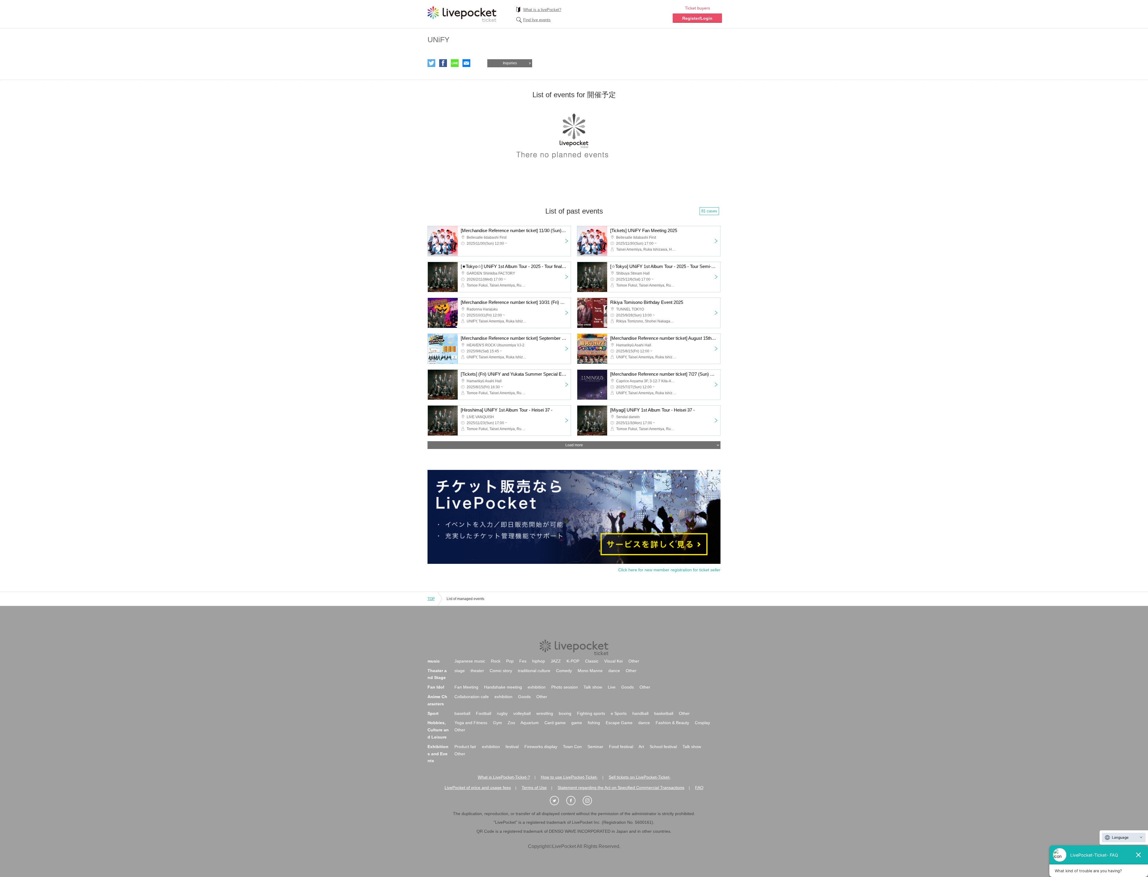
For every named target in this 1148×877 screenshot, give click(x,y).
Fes (522, 661)
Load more (574, 445)
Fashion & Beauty (672, 722)
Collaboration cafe (471, 696)
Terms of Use (534, 787)
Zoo (511, 722)
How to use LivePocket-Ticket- (569, 777)
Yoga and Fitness (470, 722)
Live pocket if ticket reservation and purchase (462, 14)
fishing (594, 722)
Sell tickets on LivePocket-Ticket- (640, 777)
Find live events (537, 20)
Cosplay (702, 722)
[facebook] (574, 801)
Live (612, 687)
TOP (431, 599)
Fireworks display (540, 746)
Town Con (572, 746)
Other (633, 661)
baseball (462, 713)
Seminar (595, 746)
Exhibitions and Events (438, 753)
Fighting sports (591, 713)
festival (512, 746)
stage (459, 670)
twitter (431, 63)
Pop (510, 661)
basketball (663, 713)
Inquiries (510, 63)
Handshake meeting (503, 687)
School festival (663, 746)
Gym (497, 722)
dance (614, 670)
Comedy (564, 670)
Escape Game (619, 722)
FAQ (699, 787)
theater (477, 670)
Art (641, 746)
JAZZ (556, 661)
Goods (627, 687)
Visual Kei (613, 661)
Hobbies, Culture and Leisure (438, 729)
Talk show (593, 687)
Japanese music (469, 661)
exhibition (537, 687)
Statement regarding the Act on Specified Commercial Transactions (621, 787)
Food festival (621, 746)
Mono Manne (590, 670)
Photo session (564, 687)
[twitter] (557, 801)
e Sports (619, 713)
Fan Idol (436, 687)
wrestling (544, 713)
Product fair (465, 746)
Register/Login (697, 18)
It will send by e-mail (466, 63)
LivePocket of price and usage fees (478, 787)
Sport (433, 713)
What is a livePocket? (542, 9)
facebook (443, 63)
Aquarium (529, 722)
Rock (495, 661)
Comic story (501, 670)
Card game (555, 722)
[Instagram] (590, 801)
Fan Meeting (466, 687)
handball (640, 713)
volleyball (522, 713)
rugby (502, 713)
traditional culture (534, 670)
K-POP (573, 661)
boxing (565, 713)
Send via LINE (455, 63)
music (434, 661)
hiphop (538, 661)
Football (483, 713)
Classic (592, 661)
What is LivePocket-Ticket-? (504, 777)
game (576, 722)
